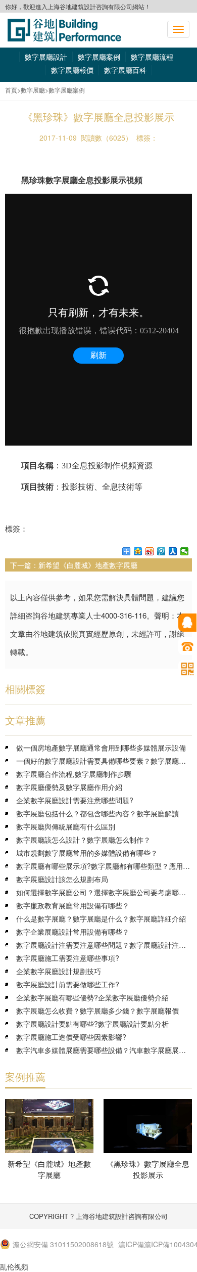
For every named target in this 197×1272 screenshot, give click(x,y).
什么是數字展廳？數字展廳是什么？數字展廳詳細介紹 (101, 918)
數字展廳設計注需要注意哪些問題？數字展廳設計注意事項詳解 (104, 945)
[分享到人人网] (173, 551)
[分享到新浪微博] (149, 551)
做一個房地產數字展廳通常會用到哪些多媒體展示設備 (101, 747)
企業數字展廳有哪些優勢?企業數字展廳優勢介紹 (92, 997)
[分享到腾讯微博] (161, 551)
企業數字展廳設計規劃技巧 (58, 971)
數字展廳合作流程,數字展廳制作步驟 (73, 774)
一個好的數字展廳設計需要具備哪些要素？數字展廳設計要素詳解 (104, 761)
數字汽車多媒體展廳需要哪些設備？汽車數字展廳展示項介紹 (104, 1050)
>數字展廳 (31, 89)
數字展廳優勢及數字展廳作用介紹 (69, 787)
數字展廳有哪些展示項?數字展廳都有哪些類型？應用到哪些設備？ (104, 866)
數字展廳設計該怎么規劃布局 (62, 879)
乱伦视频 (14, 1266)
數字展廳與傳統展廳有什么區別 (65, 826)
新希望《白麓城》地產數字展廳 (87, 565)
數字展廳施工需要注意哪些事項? (67, 958)
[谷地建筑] (64, 30)
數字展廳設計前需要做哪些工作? (67, 984)
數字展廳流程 (152, 57)
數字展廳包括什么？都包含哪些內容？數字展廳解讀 (97, 813)
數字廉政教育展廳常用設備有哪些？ (72, 905)
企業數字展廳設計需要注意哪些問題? (74, 800)
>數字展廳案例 (65, 89)
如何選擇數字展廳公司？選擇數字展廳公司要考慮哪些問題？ (104, 892)
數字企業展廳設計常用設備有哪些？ (72, 932)
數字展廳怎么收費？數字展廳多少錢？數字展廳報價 (97, 1010)
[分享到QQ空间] (138, 551)
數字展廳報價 (72, 70)
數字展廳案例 (99, 57)
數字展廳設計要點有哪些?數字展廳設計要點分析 (92, 1024)
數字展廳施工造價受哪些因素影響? (71, 1037)
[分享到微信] (184, 551)
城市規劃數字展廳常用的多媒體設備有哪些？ (87, 853)
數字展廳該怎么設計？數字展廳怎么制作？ (83, 840)
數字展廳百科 (125, 70)
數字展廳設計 (46, 57)
